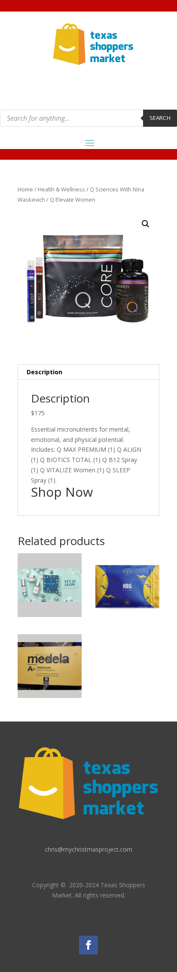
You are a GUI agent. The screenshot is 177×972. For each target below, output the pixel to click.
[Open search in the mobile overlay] (88, 118)
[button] (145, 224)
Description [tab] (44, 372)
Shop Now (62, 492)
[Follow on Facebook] (88, 945)
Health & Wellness (61, 189)
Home (25, 189)
